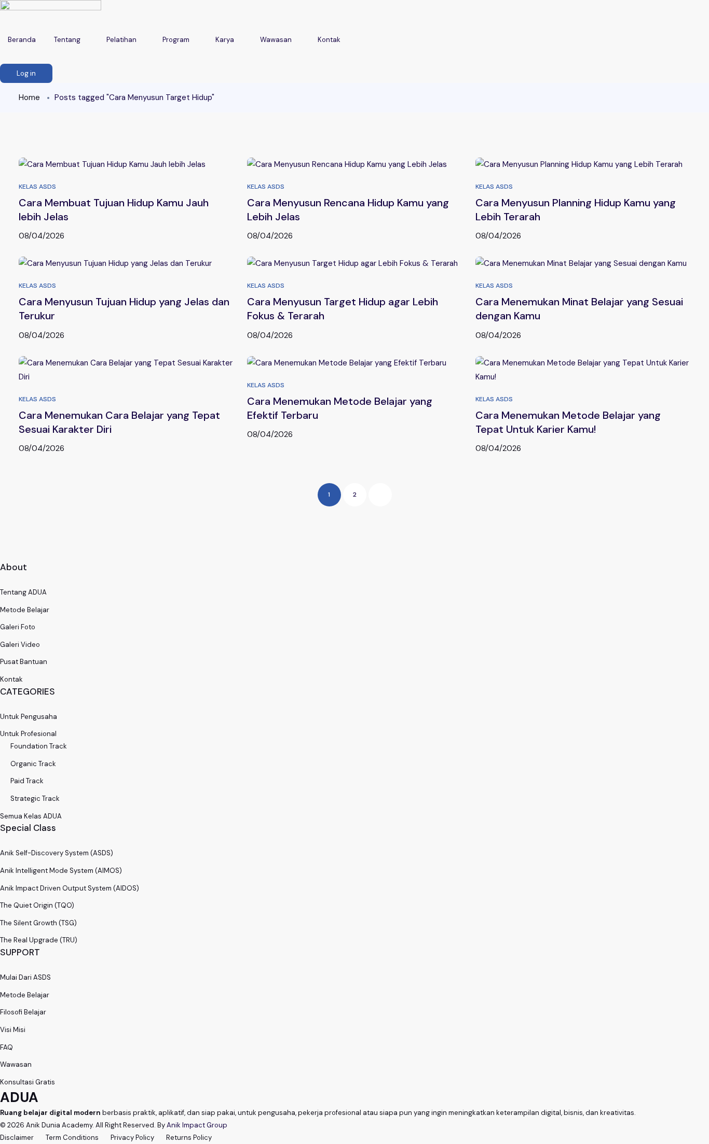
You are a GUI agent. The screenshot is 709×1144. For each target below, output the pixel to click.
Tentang (68, 39)
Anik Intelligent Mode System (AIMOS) (61, 870)
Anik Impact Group (197, 1125)
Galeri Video (20, 644)
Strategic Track (35, 798)
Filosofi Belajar (23, 1012)
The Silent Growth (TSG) (38, 923)
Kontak (330, 39)
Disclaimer (17, 1137)
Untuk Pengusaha (28, 716)
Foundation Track (38, 746)
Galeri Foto (17, 627)
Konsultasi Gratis (27, 1082)
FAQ (6, 1047)
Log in (26, 73)
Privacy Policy (132, 1137)
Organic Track (33, 763)
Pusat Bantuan (23, 661)
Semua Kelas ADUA (31, 816)
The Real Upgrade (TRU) (38, 940)
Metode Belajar (24, 609)
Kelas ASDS (37, 186)
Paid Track (27, 780)
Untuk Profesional (28, 733)
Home (29, 97)
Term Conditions (72, 1137)
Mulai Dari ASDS (25, 977)
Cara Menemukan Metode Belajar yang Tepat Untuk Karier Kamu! (568, 422)
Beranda (22, 39)
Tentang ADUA (23, 592)
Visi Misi (12, 1029)
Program (176, 39)
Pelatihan (122, 39)
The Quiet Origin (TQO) (37, 905)
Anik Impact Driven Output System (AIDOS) (69, 888)
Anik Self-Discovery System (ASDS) (56, 853)
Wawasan (276, 39)
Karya (225, 39)
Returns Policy (189, 1137)
